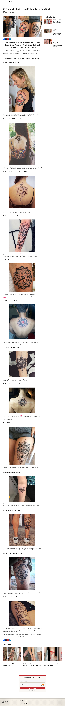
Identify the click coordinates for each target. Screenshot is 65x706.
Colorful (50, 1)
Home (23, 1)
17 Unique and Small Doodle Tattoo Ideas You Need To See (57, 45)
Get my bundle (32, 688)
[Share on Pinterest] (8, 39)
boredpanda (22, 253)
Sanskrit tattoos (10, 344)
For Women (5, 7)
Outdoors (33, 1)
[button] (61, 2)
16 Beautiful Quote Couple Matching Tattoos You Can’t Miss (32, 664)
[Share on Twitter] (6, 39)
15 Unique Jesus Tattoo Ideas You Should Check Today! (57, 34)
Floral (44, 1)
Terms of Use (54, 700)
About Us (41, 700)
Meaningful (39, 1)
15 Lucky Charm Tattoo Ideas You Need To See (52, 664)
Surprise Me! (56, 1)
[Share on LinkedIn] (10, 39)
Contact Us (61, 700)
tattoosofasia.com (60, 702)
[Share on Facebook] (4, 39)
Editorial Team (5, 667)
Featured (59, 19)
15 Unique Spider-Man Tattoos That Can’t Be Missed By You (57, 23)
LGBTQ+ (27, 1)
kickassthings (22, 209)
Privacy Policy (48, 700)
